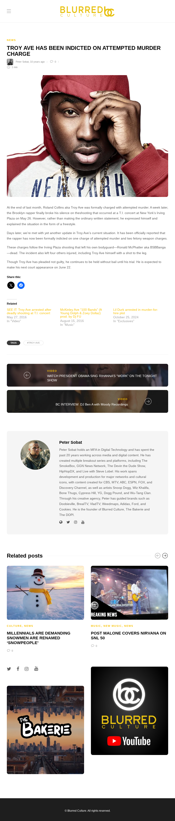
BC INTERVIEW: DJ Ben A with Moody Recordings (92, 404)
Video (52, 371)
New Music (112, 626)
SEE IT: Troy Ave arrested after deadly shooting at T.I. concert (29, 311)
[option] (45, 608)
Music (96, 626)
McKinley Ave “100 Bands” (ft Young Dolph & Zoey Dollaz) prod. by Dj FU (81, 313)
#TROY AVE (33, 343)
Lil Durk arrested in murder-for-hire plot (135, 311)
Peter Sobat (22, 61)
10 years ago (37, 61)
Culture (14, 626)
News (11, 40)
